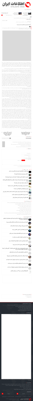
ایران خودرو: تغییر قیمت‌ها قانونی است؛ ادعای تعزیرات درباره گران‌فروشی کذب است (25, 133)
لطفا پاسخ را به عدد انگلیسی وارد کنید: (27, 158)
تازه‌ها (27, 169)
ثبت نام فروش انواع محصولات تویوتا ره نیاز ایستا (19, 389)
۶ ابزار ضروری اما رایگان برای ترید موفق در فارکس (20, 194)
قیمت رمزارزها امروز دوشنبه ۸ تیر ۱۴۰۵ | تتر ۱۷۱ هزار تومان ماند (24, 143)
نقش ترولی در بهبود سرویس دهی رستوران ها (21, 182)
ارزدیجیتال (28, 21)
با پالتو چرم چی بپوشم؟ (22, 386)
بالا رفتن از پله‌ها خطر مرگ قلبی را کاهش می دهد (25, 206)
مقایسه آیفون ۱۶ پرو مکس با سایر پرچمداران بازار (20, 197)
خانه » (30, 21)
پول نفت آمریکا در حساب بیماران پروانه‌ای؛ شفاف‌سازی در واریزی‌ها (17, 255)
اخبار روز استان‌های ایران (28, 295)
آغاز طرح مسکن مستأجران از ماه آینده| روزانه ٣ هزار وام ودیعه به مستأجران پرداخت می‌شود (7, 133)
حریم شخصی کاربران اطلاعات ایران (18, 396)
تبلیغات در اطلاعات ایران (4, 396)
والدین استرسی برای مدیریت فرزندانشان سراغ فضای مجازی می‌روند (15, 13)
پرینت (5, 20)
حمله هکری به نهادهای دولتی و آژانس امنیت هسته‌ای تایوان (24, 214)
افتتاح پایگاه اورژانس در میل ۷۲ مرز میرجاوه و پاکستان (19, 270)
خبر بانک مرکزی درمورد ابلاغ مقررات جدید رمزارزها (24, 24)
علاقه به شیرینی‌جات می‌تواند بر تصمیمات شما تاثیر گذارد (24, 205)
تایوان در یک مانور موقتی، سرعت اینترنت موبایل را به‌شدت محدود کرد (17, 259)
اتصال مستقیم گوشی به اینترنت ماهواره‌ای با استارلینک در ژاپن (23, 210)
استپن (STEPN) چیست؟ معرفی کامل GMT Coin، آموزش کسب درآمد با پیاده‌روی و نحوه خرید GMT (20, 144)
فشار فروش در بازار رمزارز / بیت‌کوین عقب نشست (25, 145)
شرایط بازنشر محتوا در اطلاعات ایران (10, 396)
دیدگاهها (25, 169)
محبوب (29, 169)
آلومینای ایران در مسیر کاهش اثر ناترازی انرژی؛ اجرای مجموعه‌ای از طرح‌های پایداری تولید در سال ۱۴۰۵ (27, 14)
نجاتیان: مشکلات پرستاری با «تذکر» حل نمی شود (25, 211)
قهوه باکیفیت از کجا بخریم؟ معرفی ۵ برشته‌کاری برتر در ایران (18, 171)
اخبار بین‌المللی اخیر (29, 297)
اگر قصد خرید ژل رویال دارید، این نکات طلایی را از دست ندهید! (18, 185)
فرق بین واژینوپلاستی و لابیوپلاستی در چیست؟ (21, 188)
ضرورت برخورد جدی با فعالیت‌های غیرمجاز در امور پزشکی (24, 207)
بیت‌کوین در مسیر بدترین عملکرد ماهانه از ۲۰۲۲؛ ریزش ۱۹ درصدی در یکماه (23, 146)
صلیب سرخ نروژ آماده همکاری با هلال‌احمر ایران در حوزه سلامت (18, 263)
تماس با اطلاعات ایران (24, 396)
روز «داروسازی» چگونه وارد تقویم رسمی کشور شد (25, 209)
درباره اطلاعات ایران (29, 396)
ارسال (2, 20)
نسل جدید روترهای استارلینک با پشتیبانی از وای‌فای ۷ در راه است (17, 267)
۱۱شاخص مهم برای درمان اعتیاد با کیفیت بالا (21, 174)
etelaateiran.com (14, 400)
